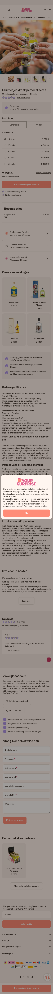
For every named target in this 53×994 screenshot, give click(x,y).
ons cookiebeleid (40, 506)
